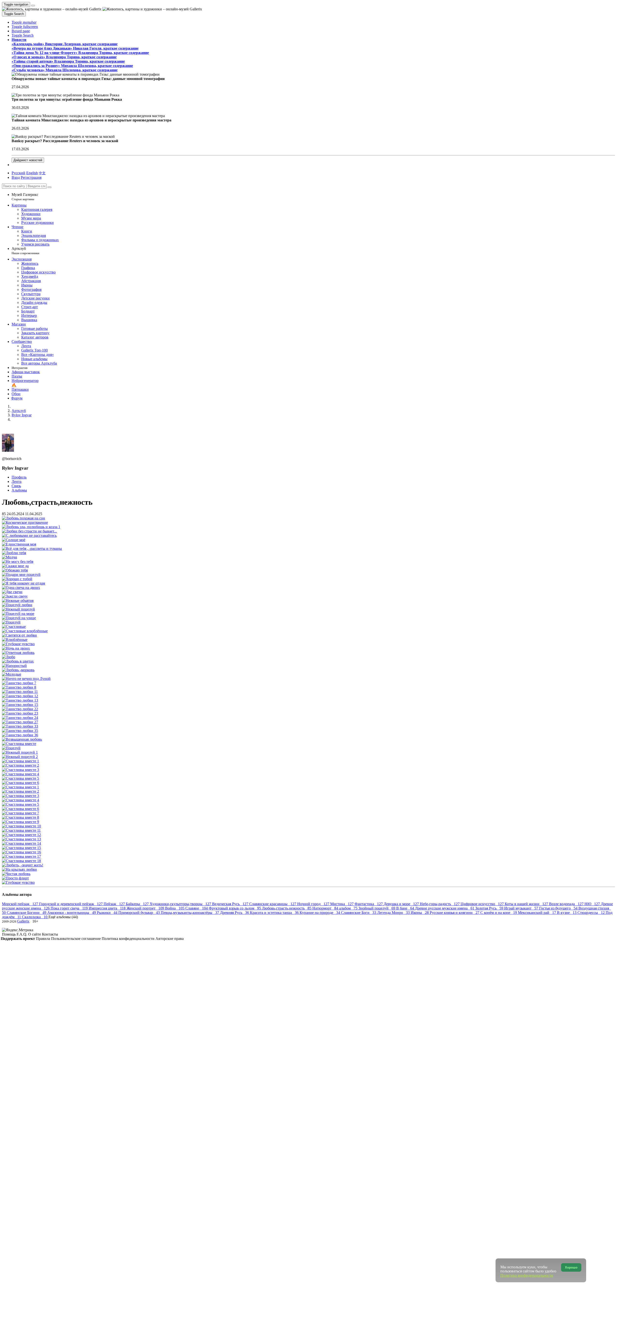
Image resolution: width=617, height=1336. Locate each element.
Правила (43, 939)
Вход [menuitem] (16, 177)
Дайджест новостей (27, 160)
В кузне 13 (567, 913)
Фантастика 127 (369, 904)
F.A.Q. (22, 934)
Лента (16, 481)
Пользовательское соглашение (76, 939)
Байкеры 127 (138, 904)
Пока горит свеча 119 (70, 908)
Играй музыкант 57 (521, 908)
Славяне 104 (197, 908)
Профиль (19, 477)
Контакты (50, 934)
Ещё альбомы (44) (63, 917)
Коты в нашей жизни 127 (527, 904)
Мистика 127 (342, 904)
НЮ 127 (592, 904)
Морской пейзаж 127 (20, 904)
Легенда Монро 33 (394, 913)
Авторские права (169, 939)
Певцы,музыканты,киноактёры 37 (190, 913)
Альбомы (19, 490)
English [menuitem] (32, 173)
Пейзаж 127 (115, 904)
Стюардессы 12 (591, 913)
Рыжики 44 (107, 913)
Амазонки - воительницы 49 (72, 913)
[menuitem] (42, 173)
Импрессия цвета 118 (108, 908)
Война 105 (175, 908)
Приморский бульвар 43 (139, 913)
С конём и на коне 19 (499, 913)
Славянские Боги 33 (359, 913)
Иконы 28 (420, 913)
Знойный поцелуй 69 (377, 908)
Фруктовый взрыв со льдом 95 (235, 908)
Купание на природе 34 (320, 913)
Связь (16, 486)
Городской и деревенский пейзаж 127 (71, 904)
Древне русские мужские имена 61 (445, 908)
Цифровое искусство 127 (483, 904)
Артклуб (25, 250)
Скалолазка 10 (35, 917)
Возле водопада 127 (566, 904)
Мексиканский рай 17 (537, 913)
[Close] (49, 187)
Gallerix (23, 921)
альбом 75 (348, 908)
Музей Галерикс (25, 197)
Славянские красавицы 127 (273, 904)
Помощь (9, 934)
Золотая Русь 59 (489, 908)
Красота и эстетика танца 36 (275, 913)
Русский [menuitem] (18, 173)
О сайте (35, 934)
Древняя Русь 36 (235, 913)
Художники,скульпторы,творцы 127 (181, 904)
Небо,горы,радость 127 (440, 904)
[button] (24, 22)
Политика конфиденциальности (128, 939)
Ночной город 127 (313, 904)
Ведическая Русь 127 (230, 904)
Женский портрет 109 (146, 908)
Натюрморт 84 (325, 908)
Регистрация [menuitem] (31, 177)
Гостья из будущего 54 (558, 908)
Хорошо (571, 1267)
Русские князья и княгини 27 (455, 913)
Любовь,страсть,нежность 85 (287, 908)
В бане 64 (405, 908)
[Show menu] (33, 5)
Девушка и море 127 (402, 904)
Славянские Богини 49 (27, 913)
